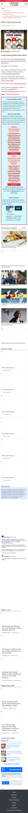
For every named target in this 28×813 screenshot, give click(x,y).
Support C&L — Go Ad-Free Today (14, 1)
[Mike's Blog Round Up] (14, 358)
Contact (14, 797)
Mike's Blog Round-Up (11, 22)
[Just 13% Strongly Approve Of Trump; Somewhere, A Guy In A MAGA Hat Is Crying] (11, 717)
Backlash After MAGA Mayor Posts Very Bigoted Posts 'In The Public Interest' (11, 675)
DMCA (14, 805)
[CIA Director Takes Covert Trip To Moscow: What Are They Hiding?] (11, 641)
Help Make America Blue (11, 764)
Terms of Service (17, 496)
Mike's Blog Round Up (8, 367)
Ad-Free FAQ (15, 191)
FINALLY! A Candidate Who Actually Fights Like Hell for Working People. (13, 759)
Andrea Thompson (6, 632)
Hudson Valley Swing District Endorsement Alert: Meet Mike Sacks (14, 753)
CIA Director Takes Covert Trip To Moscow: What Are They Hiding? (11, 651)
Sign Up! (5, 783)
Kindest (10, 211)
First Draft (4, 66)
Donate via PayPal (18, 208)
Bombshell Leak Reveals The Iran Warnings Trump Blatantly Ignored (11, 628)
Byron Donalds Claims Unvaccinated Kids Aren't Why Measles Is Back (11, 704)
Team (14, 792)
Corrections (14, 808)
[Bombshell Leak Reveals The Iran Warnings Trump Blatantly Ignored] (11, 618)
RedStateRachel (5, 655)
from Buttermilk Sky (20, 83)
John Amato (4, 708)
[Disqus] (14, 551)
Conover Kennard (6, 733)
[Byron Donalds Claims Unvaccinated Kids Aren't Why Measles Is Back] (11, 694)
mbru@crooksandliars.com (9, 91)
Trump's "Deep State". (7, 80)
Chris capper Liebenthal (7, 680)
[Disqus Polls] (14, 516)
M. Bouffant (6, 51)
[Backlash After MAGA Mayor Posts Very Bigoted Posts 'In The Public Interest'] (11, 664)
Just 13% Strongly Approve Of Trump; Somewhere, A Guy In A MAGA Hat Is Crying (10, 727)
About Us (14, 795)
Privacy (14, 802)
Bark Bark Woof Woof (13, 74)
